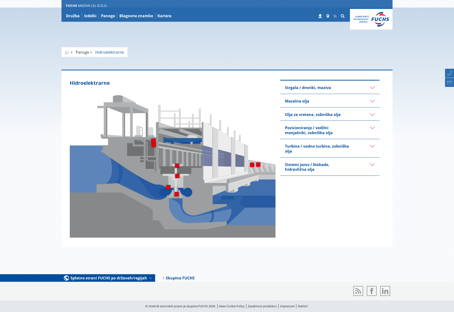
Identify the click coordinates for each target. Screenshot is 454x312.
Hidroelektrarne (109, 52)
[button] (330, 87)
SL (335, 16)
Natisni (303, 306)
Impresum (287, 306)
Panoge (82, 52)
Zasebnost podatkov (262, 306)
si (67, 52)
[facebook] (372, 291)
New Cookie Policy (232, 306)
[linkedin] (385, 291)
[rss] (358, 291)
